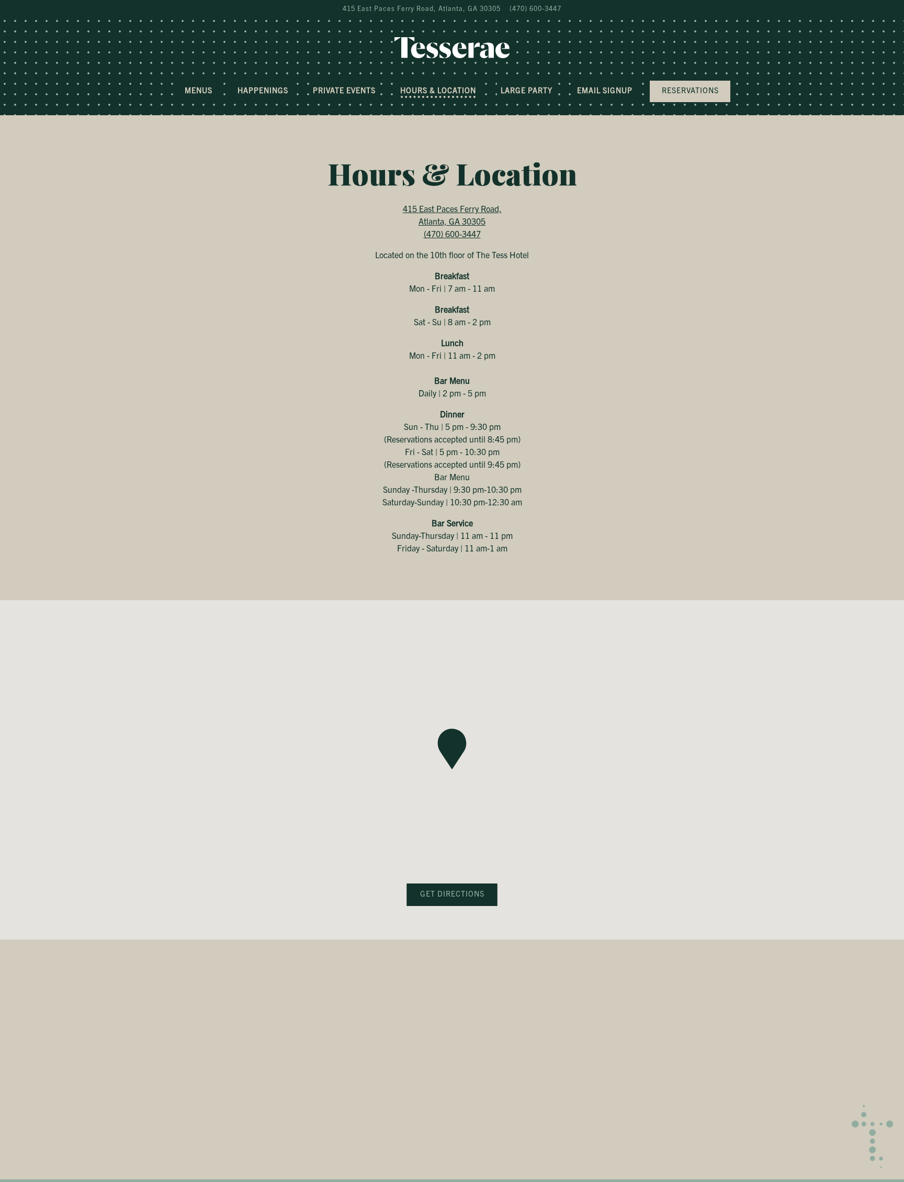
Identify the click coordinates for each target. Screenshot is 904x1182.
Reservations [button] (690, 90)
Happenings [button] (263, 90)
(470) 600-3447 (535, 8)
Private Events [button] (344, 90)
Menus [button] (198, 90)
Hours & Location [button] (438, 90)
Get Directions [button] (452, 893)
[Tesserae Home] (452, 46)
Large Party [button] (526, 90)
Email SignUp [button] (604, 90)
